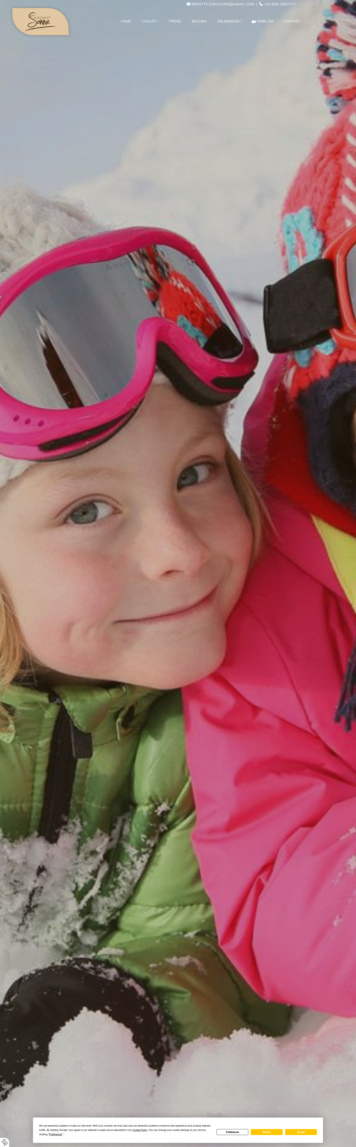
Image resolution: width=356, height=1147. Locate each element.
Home (126, 21)
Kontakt (292, 21)
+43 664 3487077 (279, 4)
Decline (267, 1132)
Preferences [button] (55, 1134)
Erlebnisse (228, 21)
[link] (149, 21)
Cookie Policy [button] (139, 1130)
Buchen (199, 21)
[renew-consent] (4, 1142)
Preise (175, 21)
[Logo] (40, 21)
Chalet (149, 21)
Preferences (232, 1132)
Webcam (265, 21)
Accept (301, 1132)
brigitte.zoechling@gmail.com (222, 4)
